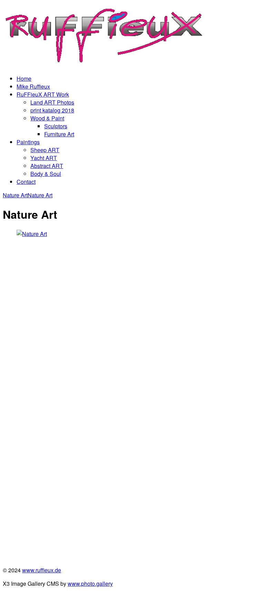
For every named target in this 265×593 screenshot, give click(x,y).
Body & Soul (45, 174)
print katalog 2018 (52, 110)
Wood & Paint (47, 118)
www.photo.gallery (90, 583)
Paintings (28, 142)
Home (24, 78)
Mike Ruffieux (33, 86)
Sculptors (55, 126)
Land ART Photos (52, 102)
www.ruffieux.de (41, 570)
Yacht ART (43, 158)
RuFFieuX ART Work (43, 94)
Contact (26, 182)
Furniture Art (59, 134)
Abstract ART (46, 166)
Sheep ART (44, 150)
